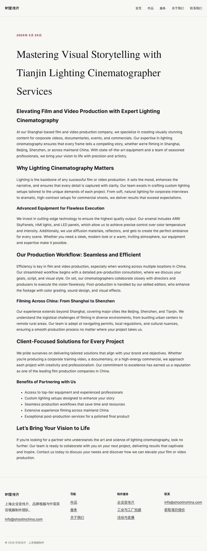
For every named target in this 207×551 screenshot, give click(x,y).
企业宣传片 (125, 502)
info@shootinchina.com (24, 519)
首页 (138, 8)
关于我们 (178, 8)
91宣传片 (12, 8)
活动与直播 (125, 517)
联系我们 (196, 8)
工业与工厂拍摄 (129, 510)
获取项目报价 (174, 510)
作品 (151, 8)
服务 (163, 8)
